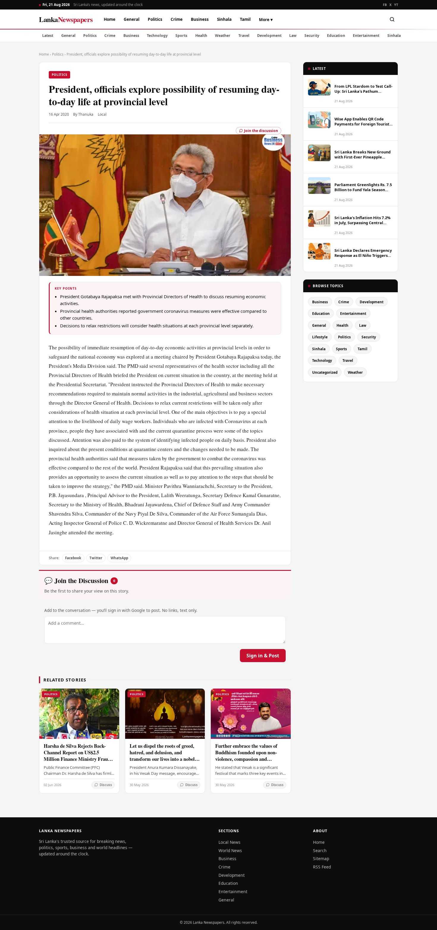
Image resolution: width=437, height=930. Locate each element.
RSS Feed (322, 867)
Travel (243, 35)
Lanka (66, 19)
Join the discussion (261, 130)
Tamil (245, 19)
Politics (155, 19)
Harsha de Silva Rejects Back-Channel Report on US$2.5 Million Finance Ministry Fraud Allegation (77, 755)
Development (269, 35)
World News (230, 850)
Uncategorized (324, 372)
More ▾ (266, 19)
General (131, 19)
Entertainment (366, 35)
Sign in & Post (262, 655)
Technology (157, 35)
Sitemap (321, 858)
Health (201, 35)
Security (311, 35)
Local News (229, 842)
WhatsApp (119, 558)
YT (396, 5)
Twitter (95, 558)
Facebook (73, 558)
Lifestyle (320, 336)
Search (320, 850)
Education (336, 35)
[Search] (392, 19)
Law (292, 35)
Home (109, 19)
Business (200, 19)
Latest (47, 35)
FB (385, 5)
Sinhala (224, 19)
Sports (181, 35)
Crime (177, 19)
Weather (222, 35)
